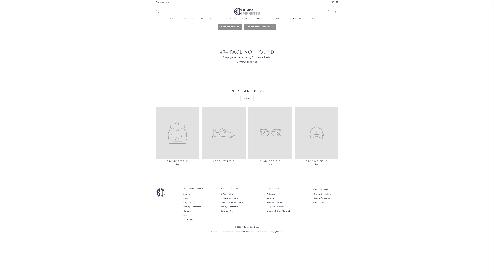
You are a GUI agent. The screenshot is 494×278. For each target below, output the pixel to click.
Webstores (297, 18)
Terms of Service (226, 232)
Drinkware (271, 194)
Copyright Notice (276, 232)
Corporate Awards (275, 206)
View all (247, 98)
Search (186, 194)
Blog (185, 215)
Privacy (214, 232)
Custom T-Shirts (320, 189)
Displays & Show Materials (279, 211)
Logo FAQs (188, 202)
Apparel (270, 198)
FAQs (185, 198)
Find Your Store (162, 2)
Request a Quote (230, 26)
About (317, 18)
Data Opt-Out (227, 211)
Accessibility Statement (245, 232)
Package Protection (192, 206)
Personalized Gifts (275, 202)
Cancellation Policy (229, 198)
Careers (187, 211)
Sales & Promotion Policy (232, 202)
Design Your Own (270, 18)
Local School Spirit (235, 18)
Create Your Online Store (260, 26)
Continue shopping (247, 61)
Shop (174, 18)
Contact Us (188, 219)
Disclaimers (262, 232)
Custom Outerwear (322, 198)
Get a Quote (319, 202)
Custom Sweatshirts (322, 194)
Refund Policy (227, 194)
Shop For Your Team (199, 18)
